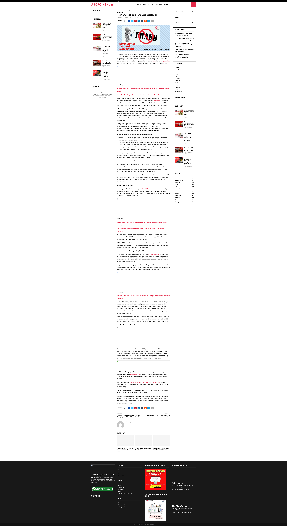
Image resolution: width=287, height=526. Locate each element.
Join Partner (121, 489)
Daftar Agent (117, 1)
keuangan (177, 80)
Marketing (177, 87)
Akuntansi (177, 72)
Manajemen (178, 85)
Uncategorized (119, 12)
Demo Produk (121, 487)
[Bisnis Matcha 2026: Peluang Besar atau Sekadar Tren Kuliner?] (97, 25)
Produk (145, 4)
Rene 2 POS (121, 476)
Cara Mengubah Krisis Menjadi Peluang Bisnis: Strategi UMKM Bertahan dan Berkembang (105, 74)
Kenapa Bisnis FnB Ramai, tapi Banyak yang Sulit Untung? (106, 62)
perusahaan (166, 61)
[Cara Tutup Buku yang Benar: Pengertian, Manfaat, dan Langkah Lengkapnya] (97, 48)
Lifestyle (177, 82)
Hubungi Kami (111, 1)
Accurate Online (135, 374)
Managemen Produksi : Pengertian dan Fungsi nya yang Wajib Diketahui (125, 450)
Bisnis (176, 74)
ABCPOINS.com (102, 4)
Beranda (138, 4)
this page (104, 97)
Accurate (177, 67)
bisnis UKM (145, 189)
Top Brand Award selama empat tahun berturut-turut (144, 382)
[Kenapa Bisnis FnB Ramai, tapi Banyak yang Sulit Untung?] (97, 63)
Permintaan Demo (156, 4)
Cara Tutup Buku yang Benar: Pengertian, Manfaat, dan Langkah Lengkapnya (106, 50)
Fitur (176, 76)
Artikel (166, 4)
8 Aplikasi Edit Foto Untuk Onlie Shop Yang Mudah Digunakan (161, 449)
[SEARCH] (192, 11)
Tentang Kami (104, 1)
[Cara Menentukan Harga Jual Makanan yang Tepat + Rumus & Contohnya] (97, 37)
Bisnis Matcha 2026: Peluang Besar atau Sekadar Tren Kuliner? (107, 25)
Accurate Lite (121, 474)
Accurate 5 (120, 470)
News (119, 509)
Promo (119, 485)
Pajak (176, 89)
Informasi (177, 78)
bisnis (154, 61)
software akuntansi (153, 254)
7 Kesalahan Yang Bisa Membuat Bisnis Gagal (143, 449)
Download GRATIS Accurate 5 (125, 493)
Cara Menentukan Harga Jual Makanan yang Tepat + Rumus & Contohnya (107, 37)
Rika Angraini (120, 17)
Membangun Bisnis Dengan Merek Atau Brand (158, 416)
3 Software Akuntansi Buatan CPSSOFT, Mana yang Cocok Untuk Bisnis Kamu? (128, 416)
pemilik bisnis (158, 100)
